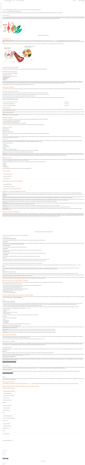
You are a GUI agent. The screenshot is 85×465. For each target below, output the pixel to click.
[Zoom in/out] (7, 463)
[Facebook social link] (2, 458)
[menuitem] (74, 0)
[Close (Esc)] (2, 463)
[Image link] (3, 447)
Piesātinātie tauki (55, 40)
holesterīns (5, 11)
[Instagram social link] (4, 458)
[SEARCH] (80, 2)
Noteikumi (3, 453)
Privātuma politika (4, 452)
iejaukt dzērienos (30, 383)
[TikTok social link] (7, 458)
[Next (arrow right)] (4, 464)
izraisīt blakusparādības (28, 308)
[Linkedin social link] (6, 458)
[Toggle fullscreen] (5, 463)
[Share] (4, 463)
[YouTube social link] (5, 458)
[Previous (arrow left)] (2, 464)
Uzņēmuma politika (4, 454)
